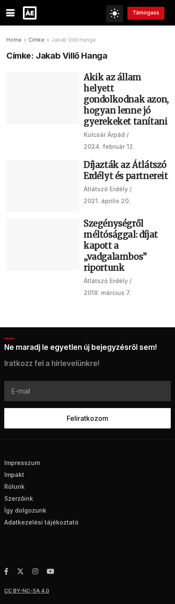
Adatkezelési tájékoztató (41, 522)
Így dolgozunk (25, 510)
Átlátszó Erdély (106, 189)
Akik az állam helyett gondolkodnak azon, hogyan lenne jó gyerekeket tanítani (126, 99)
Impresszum (22, 462)
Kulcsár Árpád (104, 134)
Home (14, 40)
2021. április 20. (107, 200)
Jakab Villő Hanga (73, 40)
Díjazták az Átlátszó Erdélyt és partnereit (126, 170)
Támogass (146, 12)
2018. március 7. (107, 292)
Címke (36, 40)
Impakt (14, 474)
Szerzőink (18, 498)
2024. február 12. (109, 146)
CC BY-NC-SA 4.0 (26, 590)
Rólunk (14, 486)
